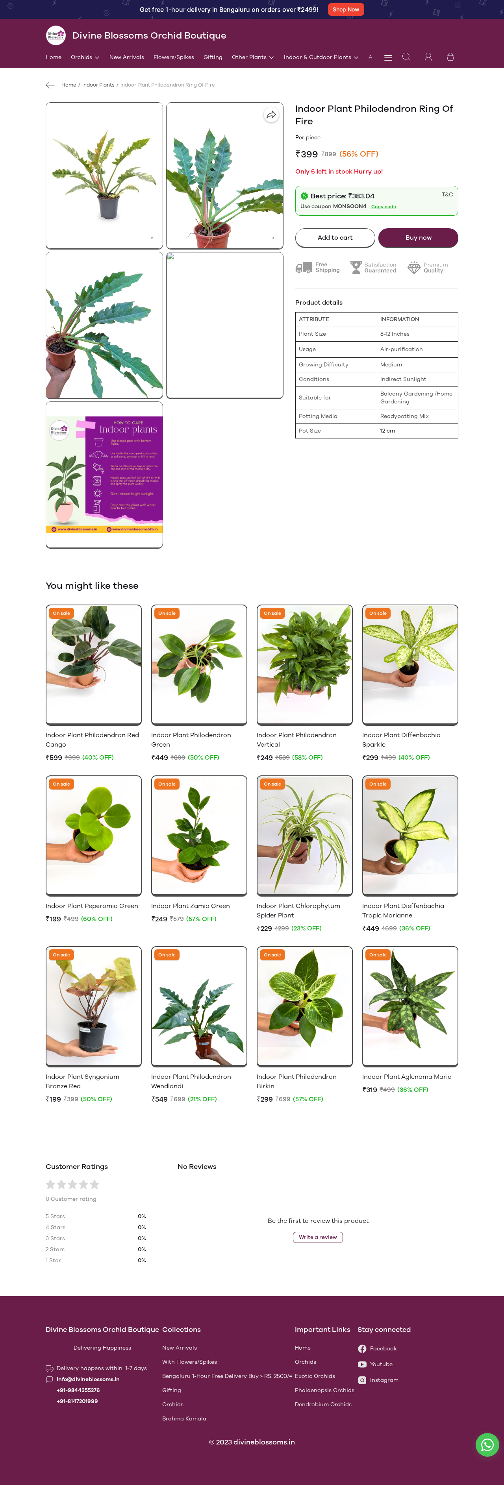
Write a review (318, 1237)
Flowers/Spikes (174, 57)
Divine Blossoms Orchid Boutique (102, 1329)
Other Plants (249, 57)
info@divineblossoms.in (88, 1379)
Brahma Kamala (184, 1418)
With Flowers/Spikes (189, 1362)
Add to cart (335, 237)
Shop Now (346, 9)
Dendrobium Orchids (323, 1404)
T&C (447, 194)
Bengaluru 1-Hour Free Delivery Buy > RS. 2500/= (227, 1376)
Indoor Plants (98, 85)
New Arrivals (126, 57)
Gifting (213, 57)
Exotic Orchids (315, 1376)
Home (53, 57)
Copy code (383, 206)
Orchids (81, 57)
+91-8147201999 (77, 1401)
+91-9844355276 (78, 1390)
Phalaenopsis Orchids (324, 1390)
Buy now (419, 237)
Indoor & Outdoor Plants (317, 57)
